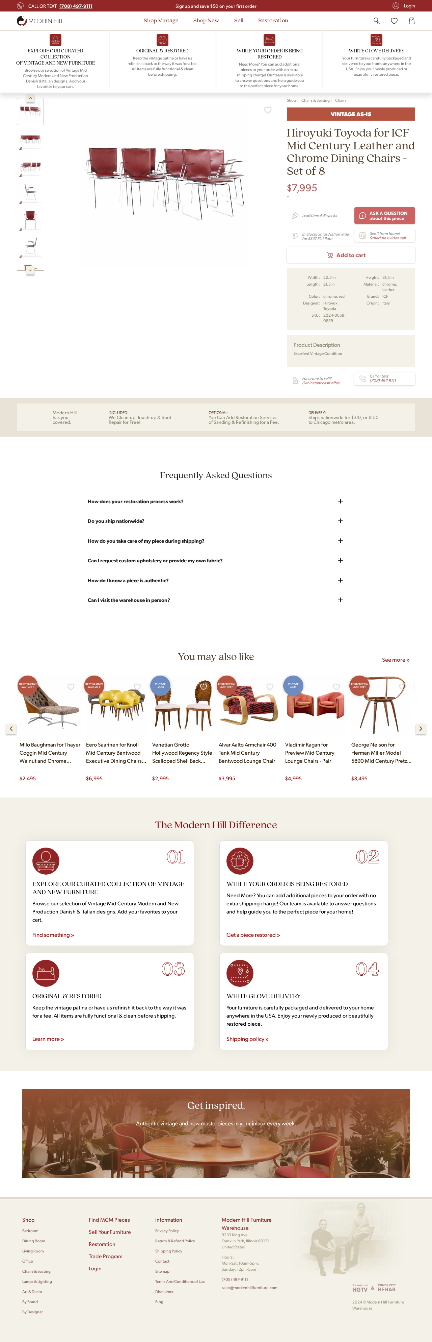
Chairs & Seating (315, 100)
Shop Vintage (161, 20)
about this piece (389, 215)
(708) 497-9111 (235, 1279)
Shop (291, 100)
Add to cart (351, 255)
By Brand (30, 1301)
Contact (162, 1261)
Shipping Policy (168, 1250)
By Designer (32, 1311)
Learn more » (48, 1038)
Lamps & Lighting (37, 1281)
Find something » (53, 934)
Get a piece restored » (253, 934)
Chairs (340, 100)
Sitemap (162, 1271)
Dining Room (33, 1240)
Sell (238, 20)
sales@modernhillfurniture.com (249, 1287)
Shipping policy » (247, 1038)
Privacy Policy (167, 1230)
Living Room (33, 1250)
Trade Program (106, 1256)
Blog (159, 1301)
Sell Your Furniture (110, 1231)
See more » (396, 659)
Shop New (206, 20)
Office (27, 1261)
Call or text (60, 6)
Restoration (273, 20)
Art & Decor (32, 1291)
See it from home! (388, 235)
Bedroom (30, 1230)
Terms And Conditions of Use (180, 1281)
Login (409, 5)
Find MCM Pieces (109, 1219)
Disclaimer (164, 1291)
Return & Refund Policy (175, 1240)
